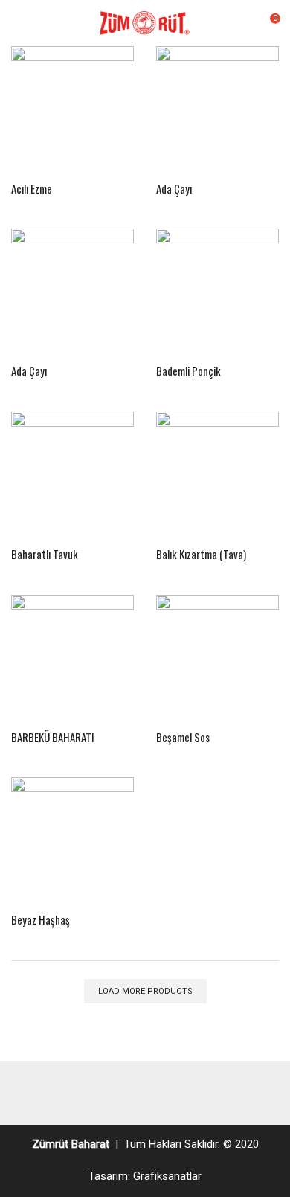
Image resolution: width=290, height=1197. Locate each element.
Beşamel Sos (183, 737)
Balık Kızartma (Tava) (201, 554)
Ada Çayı (174, 188)
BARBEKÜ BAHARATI (52, 737)
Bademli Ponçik (188, 371)
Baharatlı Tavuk (44, 554)
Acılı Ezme (31, 188)
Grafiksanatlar (167, 1176)
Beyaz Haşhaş (40, 919)
